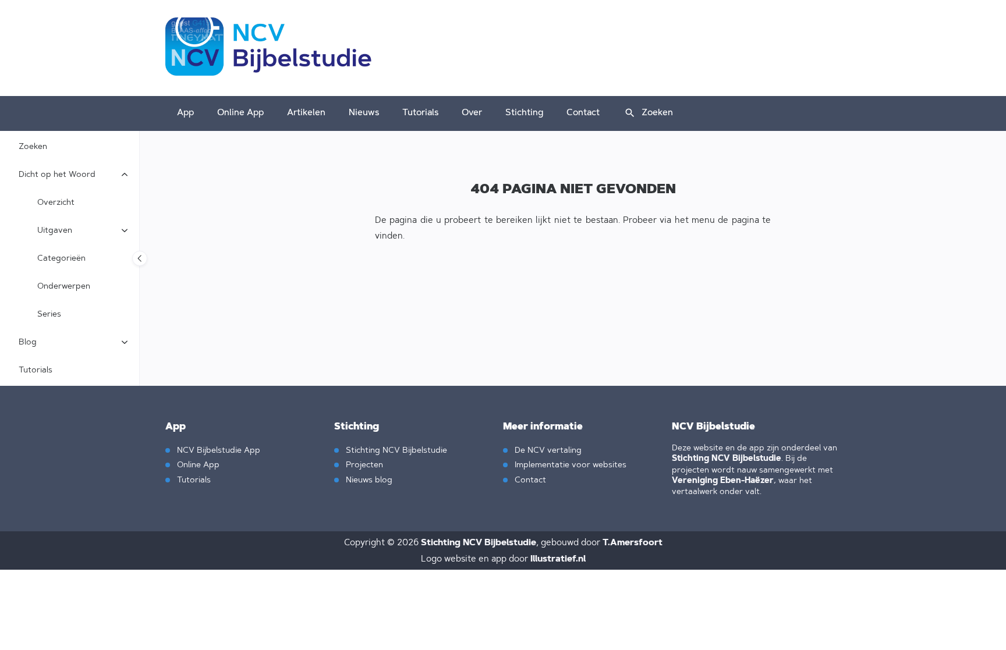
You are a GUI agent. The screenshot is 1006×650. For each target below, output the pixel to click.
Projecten (363, 464)
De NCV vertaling (547, 449)
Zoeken (657, 112)
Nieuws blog (367, 479)
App (185, 112)
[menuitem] (185, 113)
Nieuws (364, 112)
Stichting (524, 112)
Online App (240, 112)
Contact (583, 112)
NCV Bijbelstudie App (217, 449)
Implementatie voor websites (569, 464)
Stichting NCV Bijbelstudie (395, 449)
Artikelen (306, 112)
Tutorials (420, 112)
